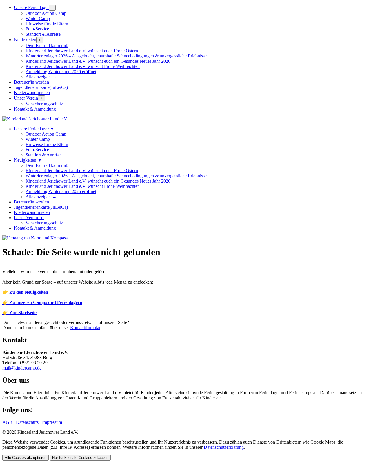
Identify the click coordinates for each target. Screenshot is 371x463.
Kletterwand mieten (32, 92)
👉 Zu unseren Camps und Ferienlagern (42, 302)
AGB (7, 422)
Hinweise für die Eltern (47, 23)
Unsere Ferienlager (31, 7)
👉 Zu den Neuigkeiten (25, 292)
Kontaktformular (85, 327)
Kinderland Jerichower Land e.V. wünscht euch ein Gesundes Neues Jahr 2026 (98, 61)
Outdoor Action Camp (46, 13)
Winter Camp (38, 18)
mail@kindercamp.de (21, 367)
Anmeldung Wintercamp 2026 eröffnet (61, 71)
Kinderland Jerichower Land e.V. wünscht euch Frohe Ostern (82, 50)
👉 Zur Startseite (19, 312)
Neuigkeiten (25, 39)
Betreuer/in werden (31, 82)
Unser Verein (26, 98)
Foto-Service (37, 28)
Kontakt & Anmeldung (35, 109)
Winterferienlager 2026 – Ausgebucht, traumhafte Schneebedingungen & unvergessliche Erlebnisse (116, 55)
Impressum (52, 422)
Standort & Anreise (43, 34)
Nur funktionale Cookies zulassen (80, 457)
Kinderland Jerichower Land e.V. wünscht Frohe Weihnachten (83, 66)
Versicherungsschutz (44, 103)
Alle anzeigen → (41, 76)
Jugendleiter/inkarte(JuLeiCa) (41, 87)
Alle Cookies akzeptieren (25, 457)
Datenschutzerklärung (224, 447)
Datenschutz (27, 422)
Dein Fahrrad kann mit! (47, 45)
